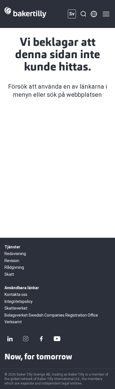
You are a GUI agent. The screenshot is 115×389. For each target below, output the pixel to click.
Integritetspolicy (18, 301)
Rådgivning (14, 267)
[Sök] (83, 14)
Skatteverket (15, 308)
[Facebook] (41, 338)
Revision (11, 260)
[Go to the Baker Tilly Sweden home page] (25, 14)
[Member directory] (93, 14)
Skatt (9, 274)
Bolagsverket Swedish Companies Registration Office (51, 315)
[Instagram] (25, 338)
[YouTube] (57, 338)
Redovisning (15, 253)
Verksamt (13, 322)
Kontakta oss (15, 294)
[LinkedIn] (10, 338)
